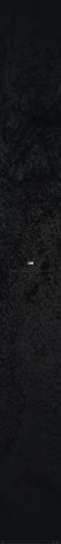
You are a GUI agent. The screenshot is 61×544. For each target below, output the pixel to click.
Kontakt (2, 542)
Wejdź (29, 278)
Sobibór (54, 542)
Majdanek (57, 542)
